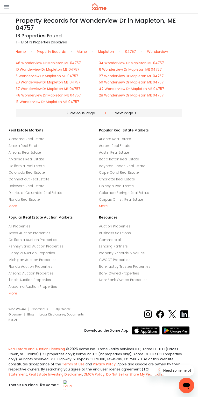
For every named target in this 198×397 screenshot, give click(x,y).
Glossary (15, 314)
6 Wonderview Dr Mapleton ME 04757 (130, 69)
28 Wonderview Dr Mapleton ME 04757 (131, 95)
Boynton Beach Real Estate (122, 166)
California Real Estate (26, 166)
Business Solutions (115, 233)
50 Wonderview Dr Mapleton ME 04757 (131, 82)
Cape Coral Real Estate (119, 172)
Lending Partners (113, 246)
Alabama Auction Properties (32, 286)
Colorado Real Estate (26, 172)
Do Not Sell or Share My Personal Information (143, 374)
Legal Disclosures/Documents (62, 314)
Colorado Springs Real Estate (124, 192)
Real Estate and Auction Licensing (36, 349)
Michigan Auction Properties (32, 259)
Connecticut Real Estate (29, 179)
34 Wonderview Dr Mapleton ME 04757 (131, 63)
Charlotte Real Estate (117, 179)
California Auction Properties (32, 239)
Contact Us (39, 309)
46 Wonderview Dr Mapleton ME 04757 (48, 63)
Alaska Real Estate (24, 145)
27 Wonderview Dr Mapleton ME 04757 (131, 76)
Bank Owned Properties (119, 273)
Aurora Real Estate (114, 145)
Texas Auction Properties (29, 233)
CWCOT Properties (114, 259)
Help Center (62, 309)
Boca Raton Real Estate (119, 159)
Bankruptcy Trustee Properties (124, 266)
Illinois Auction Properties (29, 279)
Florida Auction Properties (30, 266)
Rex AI (12, 320)
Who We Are (17, 309)
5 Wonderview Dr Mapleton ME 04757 (47, 76)
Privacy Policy (104, 364)
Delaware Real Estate (26, 186)
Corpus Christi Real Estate (121, 199)
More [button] (12, 206)
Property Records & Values (122, 253)
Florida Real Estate (24, 199)
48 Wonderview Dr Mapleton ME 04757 (48, 95)
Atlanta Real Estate (115, 139)
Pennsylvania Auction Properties (36, 246)
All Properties (19, 226)
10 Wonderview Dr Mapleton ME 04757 (47, 69)
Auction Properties (114, 226)
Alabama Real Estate (26, 139)
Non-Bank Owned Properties (123, 279)
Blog (30, 314)
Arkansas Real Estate (26, 159)
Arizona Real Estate (24, 152)
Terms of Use (73, 364)
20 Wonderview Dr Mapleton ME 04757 (48, 82)
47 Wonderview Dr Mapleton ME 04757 (131, 88)
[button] (6, 7)
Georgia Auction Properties (31, 253)
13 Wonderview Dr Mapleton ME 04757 (47, 101)
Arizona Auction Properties (31, 273)
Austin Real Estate (114, 152)
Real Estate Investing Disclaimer (55, 374)
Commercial (110, 239)
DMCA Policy (94, 374)
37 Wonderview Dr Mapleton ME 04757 (48, 88)
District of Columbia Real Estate (35, 192)
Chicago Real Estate (116, 186)
